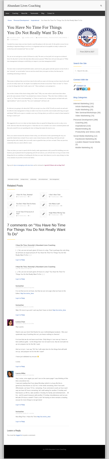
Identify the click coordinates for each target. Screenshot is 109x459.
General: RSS (89, 89)
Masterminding (81, 129)
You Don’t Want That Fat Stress (26, 204)
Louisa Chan (28, 37)
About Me (24, 13)
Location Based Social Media (87, 142)
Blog (42, 13)
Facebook (78, 89)
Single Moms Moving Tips (57, 213)
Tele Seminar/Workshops (86, 113)
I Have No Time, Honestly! (24, 194)
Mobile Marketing (82, 147)
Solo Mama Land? (54, 204)
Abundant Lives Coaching (24, 5)
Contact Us (50, 13)
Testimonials (34, 13)
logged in (19, 435)
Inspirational (35, 20)
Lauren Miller (20, 373)
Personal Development (21, 20)
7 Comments (13, 39)
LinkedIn (83, 89)
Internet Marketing (81, 103)
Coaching (15, 13)
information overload (13, 179)
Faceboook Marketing (84, 139)
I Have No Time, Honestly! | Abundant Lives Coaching (35, 245)
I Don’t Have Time (54, 194)
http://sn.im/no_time (27, 293)
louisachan (20, 286)
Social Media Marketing (83, 136)
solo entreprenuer (43, 179)
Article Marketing (82, 106)
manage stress (24, 179)
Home (7, 13)
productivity (33, 179)
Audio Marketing (82, 110)
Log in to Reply (20, 260)
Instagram (80, 89)
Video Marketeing (82, 116)
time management (54, 179)
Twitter (86, 89)
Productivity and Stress (58, 37)
